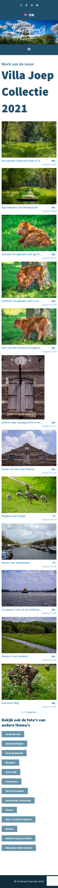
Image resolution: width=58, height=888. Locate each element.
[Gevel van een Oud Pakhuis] (29, 447)
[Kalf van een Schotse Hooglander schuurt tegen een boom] (29, 326)
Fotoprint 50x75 (49, 424)
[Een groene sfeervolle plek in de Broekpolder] (29, 139)
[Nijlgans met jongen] (29, 494)
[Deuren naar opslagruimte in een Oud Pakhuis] (23, 387)
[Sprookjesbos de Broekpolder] (29, 186)
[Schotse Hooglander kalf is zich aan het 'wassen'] (29, 279)
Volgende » (32, 712)
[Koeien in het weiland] (29, 634)
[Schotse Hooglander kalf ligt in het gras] (29, 232)
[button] (29, 49)
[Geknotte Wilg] (29, 681)
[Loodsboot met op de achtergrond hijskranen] (29, 588)
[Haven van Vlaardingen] (29, 541)
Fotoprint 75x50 (49, 163)
